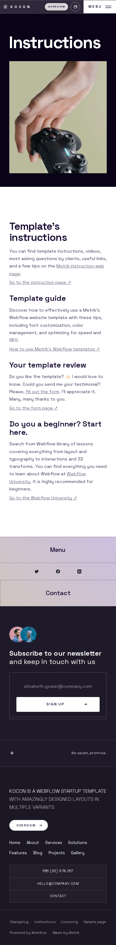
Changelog (19, 922)
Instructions (44, 922)
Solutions (77, 842)
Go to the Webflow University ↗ (43, 498)
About (33, 842)
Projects (57, 852)
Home (14, 842)
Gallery (77, 852)
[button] (75, 7)
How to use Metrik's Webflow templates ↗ (54, 349)
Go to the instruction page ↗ (40, 282)
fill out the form (42, 391)
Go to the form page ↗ (33, 408)
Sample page (95, 922)
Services (53, 842)
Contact (58, 896)
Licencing (69, 922)
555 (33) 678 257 (58, 871)
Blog (37, 852)
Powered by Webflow (28, 932)
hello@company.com (58, 883)
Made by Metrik (66, 932)
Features (18, 852)
